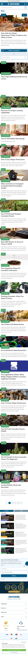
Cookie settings (14, 652)
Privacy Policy (19, 578)
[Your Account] (24, 3)
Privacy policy (23, 642)
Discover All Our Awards (14, 591)
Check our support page (22, 629)
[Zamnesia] (13, 4)
